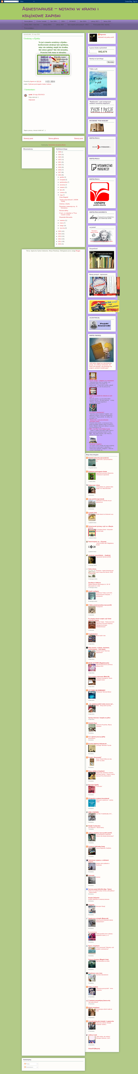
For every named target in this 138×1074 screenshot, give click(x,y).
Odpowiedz (32, 100)
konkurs (49, 84)
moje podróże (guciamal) (96, 499)
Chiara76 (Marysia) (94, 1048)
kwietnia (62, 220)
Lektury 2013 (60, 24)
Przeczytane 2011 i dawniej (101, 24)
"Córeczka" (99, 786)
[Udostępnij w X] (50, 81)
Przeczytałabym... (29, 28)
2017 (59, 172)
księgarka (91, 905)
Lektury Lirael (92, 1035)
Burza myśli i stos (101, 635)
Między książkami (93, 1007)
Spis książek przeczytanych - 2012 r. (78, 24)
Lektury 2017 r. (95, 21)
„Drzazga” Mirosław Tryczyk (103, 745)
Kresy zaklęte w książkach (96, 771)
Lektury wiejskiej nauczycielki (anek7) (100, 833)
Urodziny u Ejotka (64, 204)
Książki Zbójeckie (93, 897)
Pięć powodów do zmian (103, 961)
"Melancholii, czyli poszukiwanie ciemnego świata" (98, 420)
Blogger (78, 251)
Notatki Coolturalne (94, 826)
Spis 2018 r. (83, 21)
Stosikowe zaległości (95, 444)
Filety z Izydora (93, 987)
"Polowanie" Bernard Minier (103, 692)
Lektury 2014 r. (47, 24)
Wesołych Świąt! (100, 906)
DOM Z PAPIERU (93, 812)
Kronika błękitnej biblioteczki (97, 743)
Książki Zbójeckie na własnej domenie (98, 899)
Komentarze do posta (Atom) (57, 145)
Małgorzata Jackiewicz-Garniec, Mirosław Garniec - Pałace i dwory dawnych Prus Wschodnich (105, 774)
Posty (27, 1064)
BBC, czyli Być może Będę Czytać (99, 429)
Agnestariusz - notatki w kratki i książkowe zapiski (60, 12)
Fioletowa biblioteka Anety (96, 846)
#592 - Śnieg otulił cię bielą (103, 705)
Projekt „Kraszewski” (95, 757)
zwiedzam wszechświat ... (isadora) (99, 555)
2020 (59, 164)
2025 (59, 152)
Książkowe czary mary (95, 973)
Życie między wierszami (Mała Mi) (98, 676)
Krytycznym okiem (94, 485)
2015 (59, 231)
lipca (61, 190)
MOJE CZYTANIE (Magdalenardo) (98, 663)
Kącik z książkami (94, 946)
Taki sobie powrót (93, 1002)
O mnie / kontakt (41, 21)
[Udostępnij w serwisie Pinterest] (54, 81)
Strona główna (28, 21)
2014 (59, 234)
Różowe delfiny (63, 210)
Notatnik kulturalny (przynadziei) (98, 458)
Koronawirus (91, 738)
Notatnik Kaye (92, 723)
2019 (59, 167)
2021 (59, 162)
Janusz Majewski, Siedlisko (103, 848)
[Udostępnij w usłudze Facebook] (52, 81)
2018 (59, 170)
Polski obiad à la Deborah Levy (104, 514)
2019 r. (63, 21)
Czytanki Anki (92, 512)
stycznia (62, 228)
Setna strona (92, 569)
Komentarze (29, 1067)
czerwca (62, 192)
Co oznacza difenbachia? (96, 412)
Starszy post (78, 138)
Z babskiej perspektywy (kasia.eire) (99, 1000)
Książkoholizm (93, 634)
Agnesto (103, 34)
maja (61, 195)
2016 (59, 175)
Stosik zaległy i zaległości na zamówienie (101, 380)
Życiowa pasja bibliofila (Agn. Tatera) (99, 889)
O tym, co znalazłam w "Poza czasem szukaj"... (68, 213)
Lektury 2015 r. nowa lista (31, 24)
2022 (59, 159)
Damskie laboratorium (102, 975)
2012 (59, 239)
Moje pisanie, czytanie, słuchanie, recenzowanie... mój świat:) (99, 648)
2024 (59, 154)
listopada (62, 179)
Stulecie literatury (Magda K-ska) (98, 959)
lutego (62, 225)
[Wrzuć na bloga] (48, 81)
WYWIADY (72, 21)
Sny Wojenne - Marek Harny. (96, 827)
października (64, 182)
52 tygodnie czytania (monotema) (98, 798)
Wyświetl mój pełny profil (106, 37)
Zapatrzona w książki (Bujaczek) (98, 918)
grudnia (62, 177)
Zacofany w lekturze (94, 582)
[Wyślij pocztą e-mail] (46, 81)
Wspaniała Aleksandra (65, 217)
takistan (98, 877)
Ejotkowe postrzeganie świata (37, 84)
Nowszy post (28, 138)
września (62, 185)
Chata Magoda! (63, 197)
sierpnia (62, 187)
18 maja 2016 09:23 (38, 94)
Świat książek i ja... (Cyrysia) (97, 541)
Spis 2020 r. (53, 21)
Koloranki (91, 875)
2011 (59, 241)
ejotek (30, 94)
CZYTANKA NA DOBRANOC (96, 690)
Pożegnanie (99, 606)
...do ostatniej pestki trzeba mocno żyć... (101, 704)
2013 (59, 236)
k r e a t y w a (92, 932)
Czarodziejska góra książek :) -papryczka (101, 1021)
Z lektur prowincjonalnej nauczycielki (100, 605)
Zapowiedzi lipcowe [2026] (103, 557)
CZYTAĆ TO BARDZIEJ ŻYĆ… (104, 814)
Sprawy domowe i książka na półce (99, 718)
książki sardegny (93, 591)
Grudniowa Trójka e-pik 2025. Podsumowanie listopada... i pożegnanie (104, 594)
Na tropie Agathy (93, 785)
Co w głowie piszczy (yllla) (96, 737)
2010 (59, 244)
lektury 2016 (107, 21)
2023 (59, 157)
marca (62, 223)
